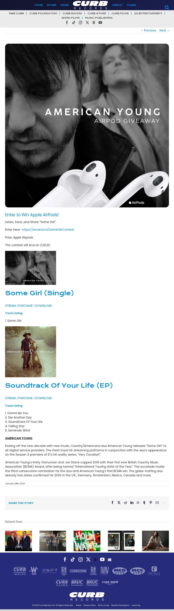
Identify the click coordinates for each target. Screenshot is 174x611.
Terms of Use (103, 605)
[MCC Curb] (138, 571)
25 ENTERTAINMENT (148, 13)
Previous (150, 30)
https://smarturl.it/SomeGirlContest (48, 230)
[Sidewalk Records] (64, 571)
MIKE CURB (16, 13)
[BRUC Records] (77, 583)
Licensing (136, 605)
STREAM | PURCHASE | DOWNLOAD (28, 306)
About (78, 605)
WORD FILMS (71, 17)
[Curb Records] (20, 571)
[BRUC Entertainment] (93, 583)
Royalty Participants (120, 605)
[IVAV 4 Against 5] (105, 571)
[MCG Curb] (120, 571)
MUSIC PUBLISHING (99, 17)
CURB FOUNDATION (43, 13)
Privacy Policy (90, 605)
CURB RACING (72, 13)
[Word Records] (34, 571)
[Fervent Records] (154, 571)
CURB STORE (97, 13)
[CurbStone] (78, 571)
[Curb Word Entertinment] (110, 583)
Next (163, 30)
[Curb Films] (62, 583)
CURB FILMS (120, 13)
